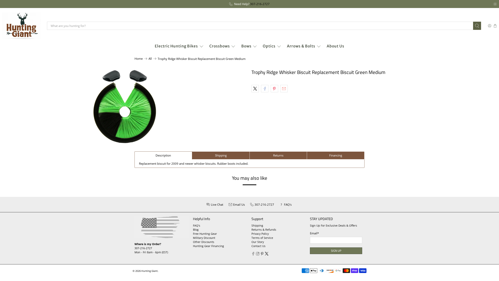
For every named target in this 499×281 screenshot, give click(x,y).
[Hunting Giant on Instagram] (257, 254)
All (150, 58)
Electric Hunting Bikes (176, 46)
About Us (335, 46)
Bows (246, 46)
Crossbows (219, 46)
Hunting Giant (149, 271)
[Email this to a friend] (284, 88)
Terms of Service (262, 238)
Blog (196, 229)
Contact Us (258, 246)
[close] (495, 4)
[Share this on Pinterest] (274, 88)
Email (314, 233)
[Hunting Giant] (21, 25)
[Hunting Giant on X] (266, 254)
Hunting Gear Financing (208, 246)
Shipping (257, 225)
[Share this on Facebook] (264, 88)
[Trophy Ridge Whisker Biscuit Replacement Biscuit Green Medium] (125, 106)
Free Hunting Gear (205, 234)
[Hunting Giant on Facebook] (253, 254)
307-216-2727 (260, 4)
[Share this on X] (255, 88)
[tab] (163, 155)
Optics (269, 46)
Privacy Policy (260, 234)
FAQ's (196, 225)
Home (138, 58)
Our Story (257, 242)
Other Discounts (203, 242)
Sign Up (336, 250)
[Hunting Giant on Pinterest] (262, 254)
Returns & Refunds (263, 229)
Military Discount (204, 238)
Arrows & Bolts (301, 46)
